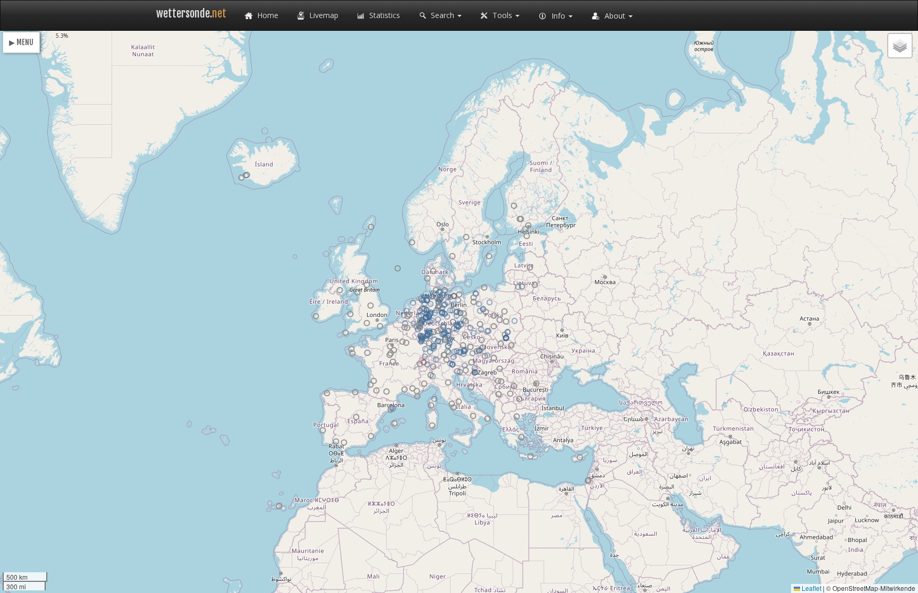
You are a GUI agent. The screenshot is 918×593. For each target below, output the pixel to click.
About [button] (614, 16)
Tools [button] (502, 15)
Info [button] (558, 16)
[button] (459, 294)
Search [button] (442, 15)
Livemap (322, 15)
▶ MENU (21, 42)
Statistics (383, 15)
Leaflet (810, 587)
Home (266, 15)
